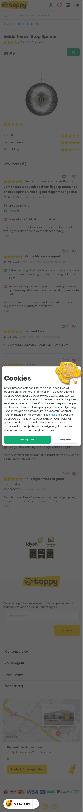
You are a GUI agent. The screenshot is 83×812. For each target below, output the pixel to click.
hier (52, 415)
